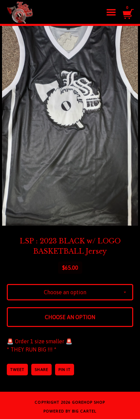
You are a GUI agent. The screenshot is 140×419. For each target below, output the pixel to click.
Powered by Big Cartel (70, 411)
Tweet (17, 369)
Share (41, 369)
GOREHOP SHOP (88, 402)
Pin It (64, 369)
